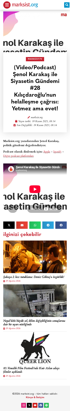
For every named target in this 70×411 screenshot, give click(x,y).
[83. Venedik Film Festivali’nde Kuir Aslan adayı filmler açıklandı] (35, 348)
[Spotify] (46, 405)
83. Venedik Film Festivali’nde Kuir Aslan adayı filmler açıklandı (31, 370)
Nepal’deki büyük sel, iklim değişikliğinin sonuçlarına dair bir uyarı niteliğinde (34, 322)
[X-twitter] (29, 405)
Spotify (57, 151)
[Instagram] (23, 405)
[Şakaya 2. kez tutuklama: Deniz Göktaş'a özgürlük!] (35, 257)
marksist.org (37, 117)
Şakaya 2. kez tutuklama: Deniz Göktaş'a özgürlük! (33, 277)
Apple (46, 151)
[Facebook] (40, 405)
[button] (67, 5)
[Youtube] (35, 405)
